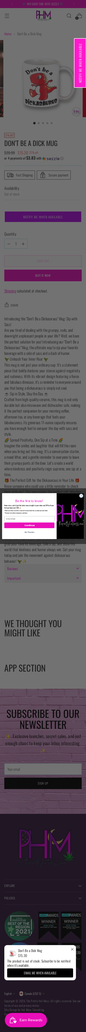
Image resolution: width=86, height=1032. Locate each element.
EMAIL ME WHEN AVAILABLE (40, 972)
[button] (80, 63)
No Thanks (29, 532)
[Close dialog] (81, 495)
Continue (29, 525)
